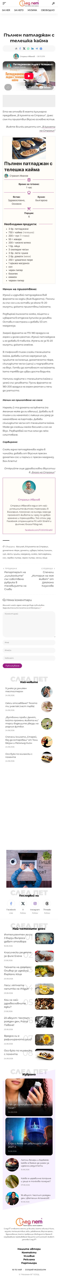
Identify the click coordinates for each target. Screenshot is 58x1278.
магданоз (25, 554)
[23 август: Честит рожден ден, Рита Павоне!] (44, 1022)
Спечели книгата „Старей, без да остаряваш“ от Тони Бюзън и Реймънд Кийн (21, 740)
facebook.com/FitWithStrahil (38, 530)
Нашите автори (29, 1249)
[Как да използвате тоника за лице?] (29, 1097)
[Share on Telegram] (37, 48)
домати (24, 550)
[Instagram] (35, 907)
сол (4, 558)
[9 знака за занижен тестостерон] (47, 692)
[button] (5, 3)
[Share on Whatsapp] (28, 48)
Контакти (29, 1252)
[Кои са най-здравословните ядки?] (44, 1003)
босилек (20, 546)
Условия (29, 1256)
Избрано (29, 1074)
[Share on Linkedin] (32, 48)
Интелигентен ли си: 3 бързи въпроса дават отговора (18, 938)
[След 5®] (29, 3)
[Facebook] (11, 907)
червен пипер (14, 558)
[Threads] (47, 907)
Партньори (29, 1263)
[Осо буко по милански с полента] (47, 757)
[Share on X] (24, 48)
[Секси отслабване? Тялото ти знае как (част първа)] (47, 706)
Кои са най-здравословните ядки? (15, 1003)
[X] (23, 907)
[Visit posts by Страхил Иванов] (16, 56)
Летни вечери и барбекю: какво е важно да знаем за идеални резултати (35, 1163)
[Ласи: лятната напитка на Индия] (44, 989)
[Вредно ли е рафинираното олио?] (44, 1039)
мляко (34, 554)
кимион (48, 550)
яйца (44, 558)
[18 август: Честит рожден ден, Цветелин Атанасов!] (12, 1198)
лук (4, 554)
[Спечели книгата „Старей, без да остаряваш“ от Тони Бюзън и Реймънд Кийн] (47, 742)
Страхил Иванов (27, 56)
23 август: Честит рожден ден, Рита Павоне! (17, 1021)
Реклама (29, 1259)
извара (33, 550)
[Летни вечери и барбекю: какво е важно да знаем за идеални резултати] (12, 1165)
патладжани (44, 554)
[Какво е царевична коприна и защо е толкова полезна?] (12, 1181)
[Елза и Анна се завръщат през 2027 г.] (29, 1136)
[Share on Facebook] (20, 48)
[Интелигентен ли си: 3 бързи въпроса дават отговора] (44, 938)
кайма (40, 550)
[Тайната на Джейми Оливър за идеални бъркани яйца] (44, 971)
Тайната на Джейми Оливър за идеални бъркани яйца (17, 971)
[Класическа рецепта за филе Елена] (44, 956)
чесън (39, 558)
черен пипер (28, 558)
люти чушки (13, 554)
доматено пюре (11, 550)
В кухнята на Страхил (36, 546)
